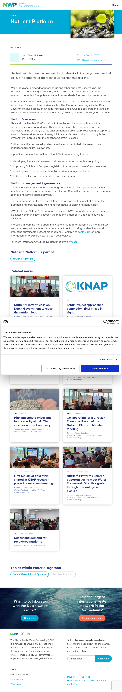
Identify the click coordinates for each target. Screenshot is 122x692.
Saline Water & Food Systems (29, 574)
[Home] (21, 4)
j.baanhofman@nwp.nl (94, 60)
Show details (106, 359)
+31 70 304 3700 (19, 674)
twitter (22, 633)
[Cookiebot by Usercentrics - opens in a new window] (106, 322)
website (73, 241)
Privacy (71, 676)
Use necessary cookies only (60, 368)
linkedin (28, 633)
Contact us (30, 618)
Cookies (85, 676)
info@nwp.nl (16, 679)
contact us (84, 231)
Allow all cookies (99, 368)
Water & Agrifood (23, 258)
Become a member (92, 618)
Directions (15, 684)
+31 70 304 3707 (90, 55)
